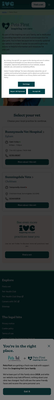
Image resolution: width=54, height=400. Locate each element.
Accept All (36, 91)
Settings (26, 84)
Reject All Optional (17, 91)
